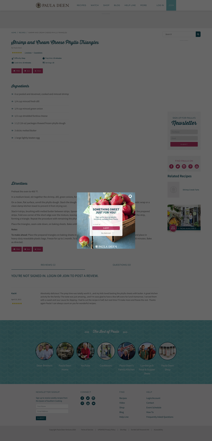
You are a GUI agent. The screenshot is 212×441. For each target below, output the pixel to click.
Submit (106, 228)
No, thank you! (106, 233)
